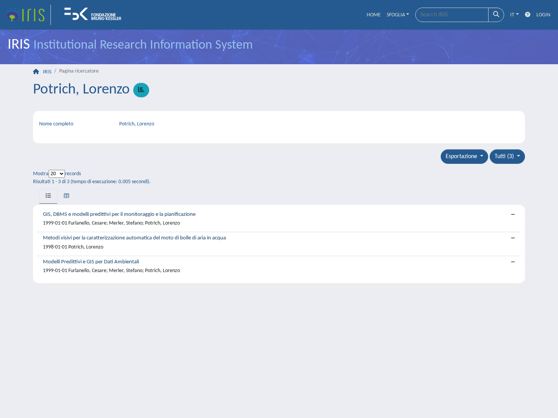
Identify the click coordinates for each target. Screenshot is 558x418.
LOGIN (543, 15)
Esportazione (462, 157)
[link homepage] (28, 15)
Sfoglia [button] (396, 15)
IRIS (47, 72)
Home (374, 15)
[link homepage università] (95, 15)
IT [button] (512, 15)
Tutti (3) (505, 157)
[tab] (48, 196)
